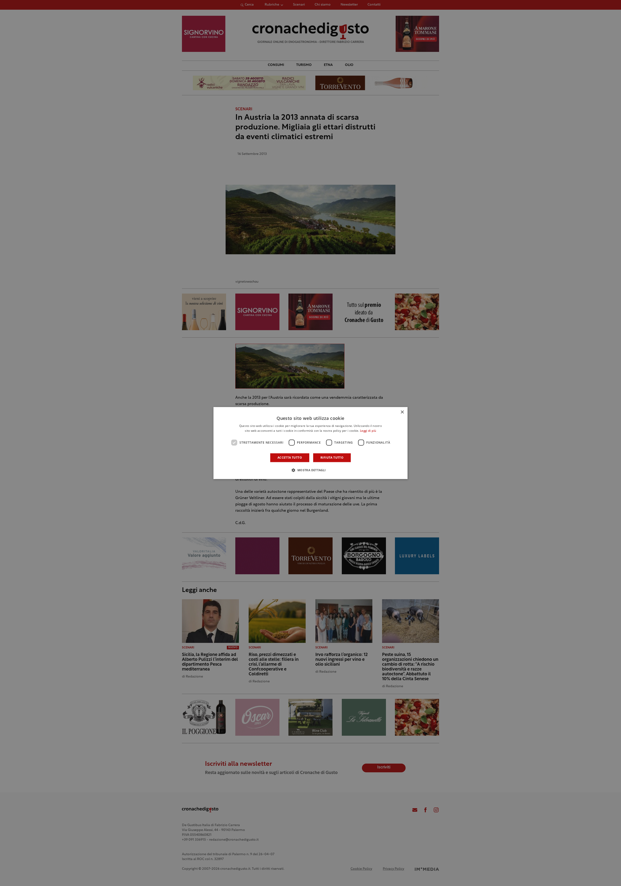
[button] (310, 470)
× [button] (402, 412)
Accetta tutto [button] (290, 457)
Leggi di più (368, 431)
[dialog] (310, 443)
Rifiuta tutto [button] (331, 457)
